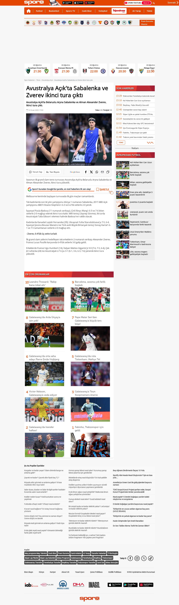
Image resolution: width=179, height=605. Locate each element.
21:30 (37, 71)
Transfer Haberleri (98, 553)
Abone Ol (146, 3)
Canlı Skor (87, 11)
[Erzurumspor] (130, 22)
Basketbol (54, 11)
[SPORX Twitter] (144, 558)
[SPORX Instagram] (137, 558)
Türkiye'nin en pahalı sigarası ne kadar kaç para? (132, 516)
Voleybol (103, 11)
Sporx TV (70, 11)
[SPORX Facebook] (130, 558)
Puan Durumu (147, 21)
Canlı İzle (100, 562)
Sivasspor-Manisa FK (65, 68)
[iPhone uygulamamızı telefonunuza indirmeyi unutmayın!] (77, 4)
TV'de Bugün (112, 553)
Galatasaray (76, 558)
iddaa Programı (63, 558)
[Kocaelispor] (118, 22)
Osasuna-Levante (122, 68)
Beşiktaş (97, 558)
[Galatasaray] (34, 22)
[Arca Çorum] (106, 22)
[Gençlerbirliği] (28, 22)
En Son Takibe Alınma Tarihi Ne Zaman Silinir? (131, 526)
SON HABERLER (125, 88)
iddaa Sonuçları (112, 562)
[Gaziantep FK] (58, 22)
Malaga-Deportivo (150, 68)
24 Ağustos (37, 65)
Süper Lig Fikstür (31, 558)
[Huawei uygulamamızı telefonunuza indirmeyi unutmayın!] (88, 4)
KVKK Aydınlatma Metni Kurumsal (141, 572)
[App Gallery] (146, 586)
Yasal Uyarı (79, 572)
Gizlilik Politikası (114, 572)
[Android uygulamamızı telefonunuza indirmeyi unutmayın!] (66, 4)
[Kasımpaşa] (64, 22)
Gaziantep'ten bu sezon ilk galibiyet (136, 119)
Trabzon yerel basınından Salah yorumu (138, 137)
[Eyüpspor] (112, 22)
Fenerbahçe (87, 558)
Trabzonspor (107, 558)
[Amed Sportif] (70, 22)
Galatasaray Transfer (33, 562)
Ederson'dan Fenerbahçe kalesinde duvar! (139, 96)
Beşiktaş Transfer (69, 562)
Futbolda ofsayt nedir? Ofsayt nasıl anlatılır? (42, 504)
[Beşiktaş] (88, 22)
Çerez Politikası (96, 572)
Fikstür (144, 24)
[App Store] (115, 586)
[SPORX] (89, 599)
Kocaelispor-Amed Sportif (37, 68)
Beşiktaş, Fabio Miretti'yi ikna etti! (136, 105)
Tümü (149, 11)
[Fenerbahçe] (76, 22)
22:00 (94, 71)
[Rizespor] (94, 22)
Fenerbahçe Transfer (52, 562)
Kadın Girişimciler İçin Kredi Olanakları (128, 521)
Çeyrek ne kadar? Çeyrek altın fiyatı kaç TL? (41, 478)
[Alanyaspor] (52, 22)
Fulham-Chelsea (94, 68)
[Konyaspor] (124, 22)
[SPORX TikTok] (151, 558)
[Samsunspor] (40, 22)
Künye (41, 572)
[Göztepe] (100, 22)
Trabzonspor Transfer (86, 562)
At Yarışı (136, 11)
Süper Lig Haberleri (47, 558)
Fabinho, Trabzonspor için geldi (135, 133)
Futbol (39, 11)
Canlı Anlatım (76, 553)
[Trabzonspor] (46, 22)
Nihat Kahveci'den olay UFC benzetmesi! (138, 124)
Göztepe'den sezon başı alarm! (135, 110)
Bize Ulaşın (28, 572)
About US (65, 572)
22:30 (150, 71)
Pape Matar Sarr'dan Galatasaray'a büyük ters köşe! (88, 320)
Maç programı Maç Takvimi (36, 553)
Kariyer (53, 572)
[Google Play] (130, 586)
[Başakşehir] (82, 22)
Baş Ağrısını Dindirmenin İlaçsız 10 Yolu (129, 470)
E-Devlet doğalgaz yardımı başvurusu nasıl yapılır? (133, 504)
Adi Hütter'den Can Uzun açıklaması (136, 101)
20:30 (122, 71)
